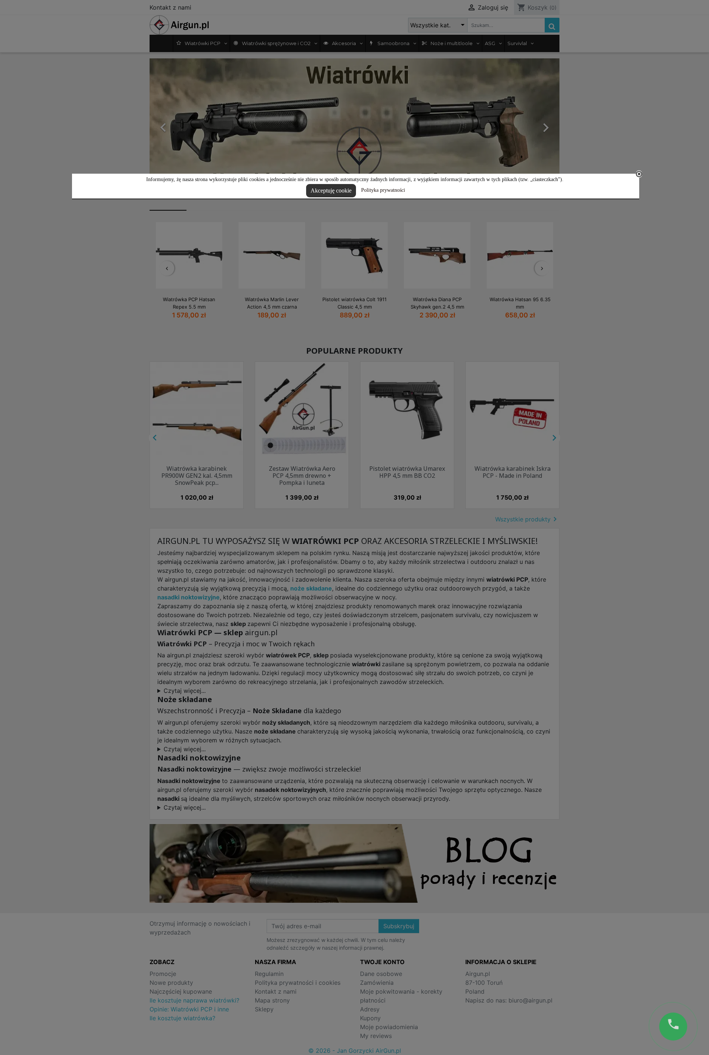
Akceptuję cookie (331, 190)
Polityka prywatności (383, 190)
